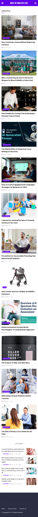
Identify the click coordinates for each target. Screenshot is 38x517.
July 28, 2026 (14, 454)
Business (6, 38)
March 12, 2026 (6, 83)
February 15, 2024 (7, 365)
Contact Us (23, 509)
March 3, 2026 (15, 475)
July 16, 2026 (14, 464)
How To (5, 109)
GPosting (6, 454)
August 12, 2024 (7, 332)
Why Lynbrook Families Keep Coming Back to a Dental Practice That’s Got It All (13, 470)
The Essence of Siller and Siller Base (16, 363)
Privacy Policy (12, 509)
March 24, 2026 (6, 47)
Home (3, 509)
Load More (19, 443)
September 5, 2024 (7, 297)
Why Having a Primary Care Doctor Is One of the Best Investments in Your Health (13, 460)
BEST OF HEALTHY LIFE (19, 3)
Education (7, 145)
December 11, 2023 (7, 401)
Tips (4, 287)
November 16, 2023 (7, 437)
